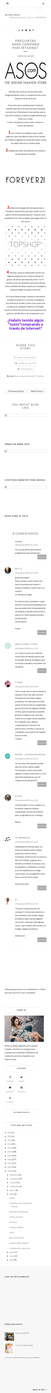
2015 (9, 1148)
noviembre (14, 1179)
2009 (9, 1171)
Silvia (18, 796)
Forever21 (31, 376)
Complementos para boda (19, 1248)
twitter (21, 1081)
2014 (9, 1152)
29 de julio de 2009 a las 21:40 (26, 904)
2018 (9, 1136)
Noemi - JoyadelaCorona (30, 754)
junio (12, 1252)
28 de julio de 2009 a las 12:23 (26, 545)
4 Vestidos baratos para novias (25, 480)
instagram (21, 1091)
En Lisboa (13, 1222)
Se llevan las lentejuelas (18, 1212)
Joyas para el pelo (16, 516)
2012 (9, 1159)
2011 (9, 1163)
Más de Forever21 (16, 1238)
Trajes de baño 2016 (17, 444)
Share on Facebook (26, 357)
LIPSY (11, 1232)
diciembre (14, 1175)
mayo (12, 1256)
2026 (9, 1132)
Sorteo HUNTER (22, 1333)
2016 (9, 1144)
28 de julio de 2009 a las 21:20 (26, 800)
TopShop (40, 376)
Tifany (19, 682)
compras (22, 376)
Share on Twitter (27, 363)
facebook (10, 1081)
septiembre (14, 1186)
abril (11, 1260)
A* (16, 899)
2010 (9, 1167)
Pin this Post (27, 369)
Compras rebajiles (16, 1227)
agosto (12, 1190)
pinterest (10, 1102)
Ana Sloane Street (26, 644)
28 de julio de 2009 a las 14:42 (26, 686)
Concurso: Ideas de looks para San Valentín (22, 1357)
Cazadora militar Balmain (19, 1243)
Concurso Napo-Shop (24, 1345)
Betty (18, 568)
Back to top (39, 1390)
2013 (9, 1155)
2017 (9, 1140)
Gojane (12, 1198)
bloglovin (10, 1091)
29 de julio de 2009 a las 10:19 (26, 842)
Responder (42, 557)
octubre (13, 1182)
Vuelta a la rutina (16, 1217)
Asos (16, 376)
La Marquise (22, 837)
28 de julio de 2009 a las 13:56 (26, 648)
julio (11, 1194)
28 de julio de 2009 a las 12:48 (26, 573)
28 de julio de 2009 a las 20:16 (26, 759)
